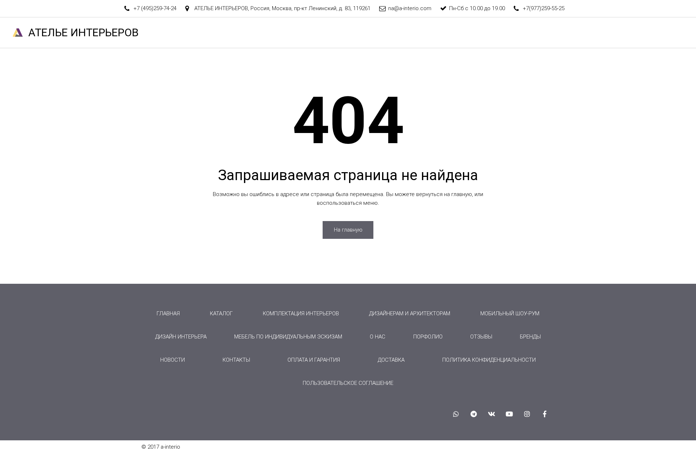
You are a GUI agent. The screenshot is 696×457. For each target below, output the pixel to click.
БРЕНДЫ (518, 32)
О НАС (349, 32)
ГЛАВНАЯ (263, 32)
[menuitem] (168, 313)
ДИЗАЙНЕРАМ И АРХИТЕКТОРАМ (409, 313)
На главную (348, 230)
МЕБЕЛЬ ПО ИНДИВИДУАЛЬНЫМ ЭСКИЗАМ (288, 336)
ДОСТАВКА (391, 360)
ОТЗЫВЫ (555, 32)
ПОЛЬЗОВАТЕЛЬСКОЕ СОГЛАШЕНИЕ (348, 383)
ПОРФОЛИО (428, 336)
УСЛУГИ (383, 32)
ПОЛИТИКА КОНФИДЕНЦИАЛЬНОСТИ (489, 360)
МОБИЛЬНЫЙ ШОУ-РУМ (509, 313)
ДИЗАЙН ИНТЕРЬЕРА (181, 336)
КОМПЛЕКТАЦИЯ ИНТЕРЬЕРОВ (301, 313)
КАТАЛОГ (426, 32)
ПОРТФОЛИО (475, 32)
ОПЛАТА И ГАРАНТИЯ (313, 360)
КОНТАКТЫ (596, 32)
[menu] (348, 348)
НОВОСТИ (638, 32)
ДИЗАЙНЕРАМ (308, 32)
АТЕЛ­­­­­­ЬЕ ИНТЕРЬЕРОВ (83, 32)
